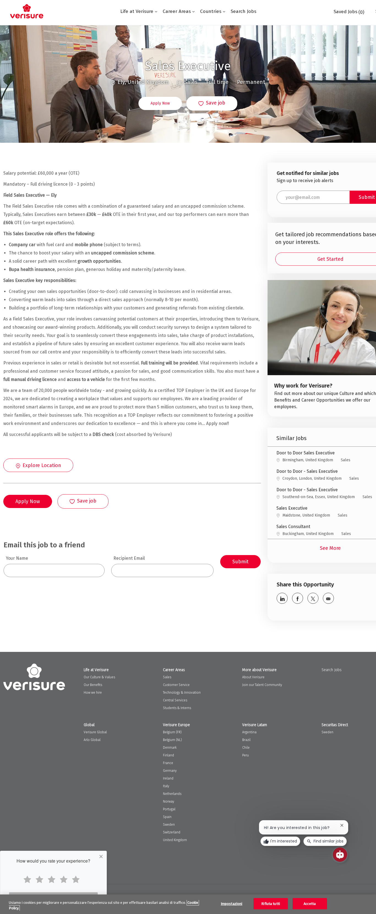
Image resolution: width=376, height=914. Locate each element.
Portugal (169, 809)
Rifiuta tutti (270, 904)
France (168, 763)
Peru (245, 755)
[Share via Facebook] (297, 598)
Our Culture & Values (99, 677)
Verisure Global (95, 732)
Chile (246, 748)
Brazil (246, 740)
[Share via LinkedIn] (282, 598)
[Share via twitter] (312, 598)
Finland (168, 755)
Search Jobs (243, 11)
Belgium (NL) (172, 740)
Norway (168, 801)
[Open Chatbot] (340, 854)
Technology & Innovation (182, 693)
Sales (167, 677)
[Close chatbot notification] (342, 825)
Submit (240, 562)
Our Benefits (93, 685)
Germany (170, 771)
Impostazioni (232, 904)
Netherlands (172, 794)
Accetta (310, 904)
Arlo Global (92, 740)
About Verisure (253, 677)
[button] (160, 103)
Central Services (175, 700)
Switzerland (171, 832)
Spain (167, 817)
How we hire (93, 693)
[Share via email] (328, 598)
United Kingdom (175, 840)
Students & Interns (177, 708)
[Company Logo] (26, 11)
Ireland (168, 778)
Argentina (249, 732)
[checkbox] (211, 103)
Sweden (169, 825)
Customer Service (176, 685)
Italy (166, 786)
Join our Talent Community (262, 685)
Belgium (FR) (172, 732)
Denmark (170, 748)
